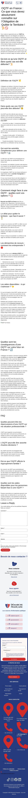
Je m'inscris (14, 659)
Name (3, 528)
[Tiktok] (8, 779)
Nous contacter (14, 568)
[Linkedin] (19, 779)
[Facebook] (16, 779)
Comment (4, 510)
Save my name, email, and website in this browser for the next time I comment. (13, 546)
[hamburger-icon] (25, 3)
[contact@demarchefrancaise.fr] (1, 771)
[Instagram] (12, 779)
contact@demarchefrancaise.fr (7, 773)
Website (3, 539)
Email (2, 533)
